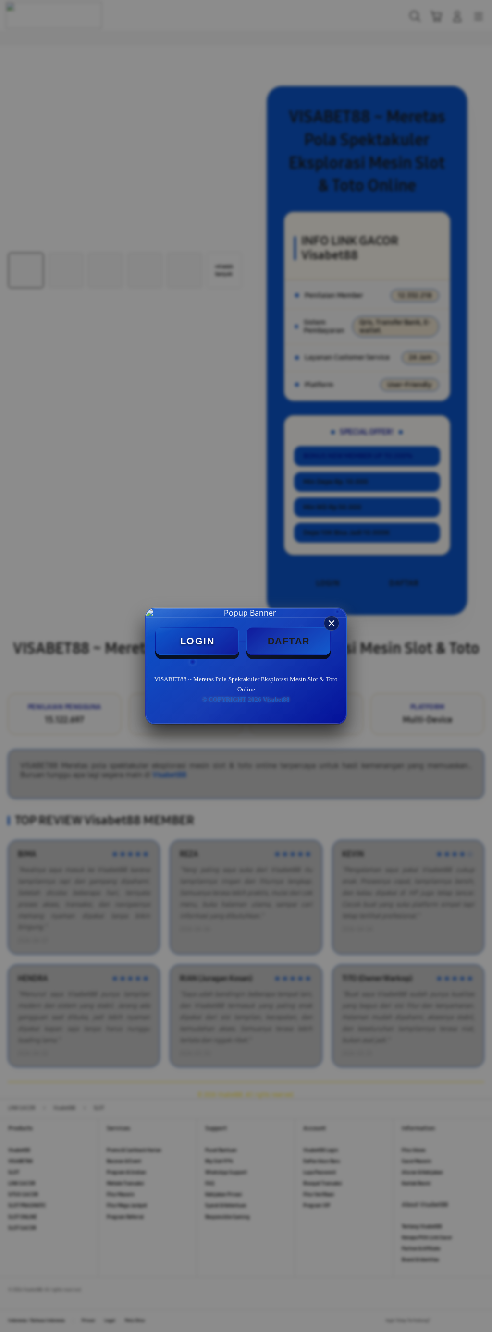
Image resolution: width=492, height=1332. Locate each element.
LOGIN (197, 641)
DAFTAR (289, 641)
